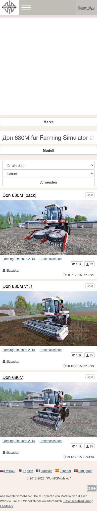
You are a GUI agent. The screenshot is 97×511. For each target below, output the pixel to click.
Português (85, 470)
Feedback (6, 506)
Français (46, 470)
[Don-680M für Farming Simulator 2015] (48, 409)
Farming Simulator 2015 (18, 258)
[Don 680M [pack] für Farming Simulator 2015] (48, 227)
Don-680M (12, 377)
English (28, 470)
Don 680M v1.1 (17, 286)
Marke (49, 121)
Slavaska (12, 270)
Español (65, 470)
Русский (9, 470)
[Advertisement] (48, 66)
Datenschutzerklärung (78, 501)
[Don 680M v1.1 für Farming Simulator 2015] (48, 318)
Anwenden (48, 182)
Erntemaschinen (51, 258)
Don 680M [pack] (19, 195)
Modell (48, 150)
